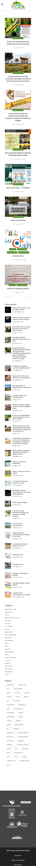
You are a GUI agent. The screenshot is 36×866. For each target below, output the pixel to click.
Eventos (7, 629)
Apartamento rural (11, 609)
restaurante (8, 669)
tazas (16, 756)
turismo (24, 756)
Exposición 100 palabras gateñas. (18, 289)
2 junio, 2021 (19, 47)
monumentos (10, 732)
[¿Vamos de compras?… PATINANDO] (18, 174)
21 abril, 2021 (19, 85)
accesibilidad (10, 684)
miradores (16, 728)
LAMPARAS (18, 720)
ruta (16, 748)
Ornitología (10, 740)
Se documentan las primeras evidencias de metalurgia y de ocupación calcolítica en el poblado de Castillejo (21, 440)
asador (7, 615)
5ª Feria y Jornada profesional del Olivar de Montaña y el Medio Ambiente (20, 513)
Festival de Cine (18, 708)
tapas (8, 756)
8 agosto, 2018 (19, 292)
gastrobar (8, 637)
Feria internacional (10, 635)
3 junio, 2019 (19, 224)
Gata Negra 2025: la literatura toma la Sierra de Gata (21, 339)
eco (8, 700)
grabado (20, 712)
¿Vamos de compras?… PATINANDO (18, 188)
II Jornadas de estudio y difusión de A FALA (20, 545)
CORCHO (17, 696)
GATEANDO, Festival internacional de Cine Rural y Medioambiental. (21, 492)
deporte (26, 696)
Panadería (8, 663)
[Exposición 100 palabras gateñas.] (18, 275)
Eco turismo (8, 626)
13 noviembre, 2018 (19, 260)
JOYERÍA (20, 716)
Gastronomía (9, 640)
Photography (9, 666)
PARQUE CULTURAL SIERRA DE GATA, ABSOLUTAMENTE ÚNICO (21, 406)
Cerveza (9, 696)
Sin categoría (9, 671)
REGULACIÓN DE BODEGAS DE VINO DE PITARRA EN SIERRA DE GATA (21, 452)
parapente (10, 744)
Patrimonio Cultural (22, 744)
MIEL (8, 728)
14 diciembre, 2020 (19, 159)
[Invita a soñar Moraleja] (18, 206)
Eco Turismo (16, 700)
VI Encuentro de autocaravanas (17, 524)
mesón (7, 654)
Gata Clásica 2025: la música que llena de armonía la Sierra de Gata (21, 328)
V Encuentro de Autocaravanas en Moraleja (21, 593)
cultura (7, 623)
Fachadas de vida (17, 564)
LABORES (9, 720)
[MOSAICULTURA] (18, 239)
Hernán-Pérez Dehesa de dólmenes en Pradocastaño (21, 377)
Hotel (6, 646)
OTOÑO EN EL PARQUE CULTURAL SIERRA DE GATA (21, 367)
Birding (9, 692)
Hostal (7, 643)
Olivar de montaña (10, 657)
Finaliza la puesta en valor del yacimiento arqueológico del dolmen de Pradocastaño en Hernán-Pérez (18, 79)
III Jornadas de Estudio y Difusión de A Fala (20, 482)
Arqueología (8, 612)
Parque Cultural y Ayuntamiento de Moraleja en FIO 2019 (21, 534)
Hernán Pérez (10, 716)
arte (8, 688)
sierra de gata (18, 752)
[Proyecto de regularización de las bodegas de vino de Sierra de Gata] (18, 28)
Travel (7, 674)
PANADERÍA (20, 740)
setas (8, 752)
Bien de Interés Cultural (12, 617)
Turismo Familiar (24, 760)
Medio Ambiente (9, 652)
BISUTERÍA (17, 692)
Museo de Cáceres (23, 732)
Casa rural (8, 620)
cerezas (26, 692)
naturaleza (10, 736)
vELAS (8, 764)
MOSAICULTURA (18, 256)
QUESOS (9, 748)
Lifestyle (7, 649)
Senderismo (25, 748)
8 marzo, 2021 (19, 124)
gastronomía (10, 712)
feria (8, 708)
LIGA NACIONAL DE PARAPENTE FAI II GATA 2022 (21, 386)
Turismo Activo (11, 760)
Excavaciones (8, 632)
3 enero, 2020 (19, 191)
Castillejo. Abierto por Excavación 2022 (19, 396)
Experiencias (21, 704)
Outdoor (7, 660)
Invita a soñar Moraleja (18, 220)
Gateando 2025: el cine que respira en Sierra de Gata (21, 318)
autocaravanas (18, 688)
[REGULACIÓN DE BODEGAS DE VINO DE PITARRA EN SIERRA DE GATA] (18, 139)
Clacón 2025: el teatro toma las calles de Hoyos (21, 308)
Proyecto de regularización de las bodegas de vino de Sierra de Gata (21, 417)
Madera (9, 724)
